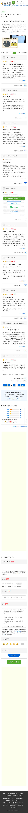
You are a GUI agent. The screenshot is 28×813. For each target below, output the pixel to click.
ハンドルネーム (6, 561)
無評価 (19, 583)
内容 (5, 604)
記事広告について (10, 800)
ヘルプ (4, 793)
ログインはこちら (14, 211)
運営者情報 (13, 807)
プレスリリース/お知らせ (8, 805)
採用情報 (19, 805)
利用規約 (18, 800)
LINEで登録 (15, 207)
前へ (5, 385)
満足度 (5, 579)
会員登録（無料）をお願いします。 (14, 198)
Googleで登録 (14, 203)
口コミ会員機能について (8, 798)
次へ (23, 385)
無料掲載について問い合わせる (14, 398)
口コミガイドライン (17, 631)
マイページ (17, 3)
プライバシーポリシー (7, 802)
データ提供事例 (7, 795)
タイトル (6, 591)
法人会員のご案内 (19, 798)
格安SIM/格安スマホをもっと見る (20, 426)
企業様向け (22, 3)
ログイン (17, 572)
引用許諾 (21, 793)
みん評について (12, 33)
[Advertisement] (14, 491)
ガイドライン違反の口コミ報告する (19, 380)
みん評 (6, 3)
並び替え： (3, 52)
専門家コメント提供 (17, 795)
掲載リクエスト (18, 802)
